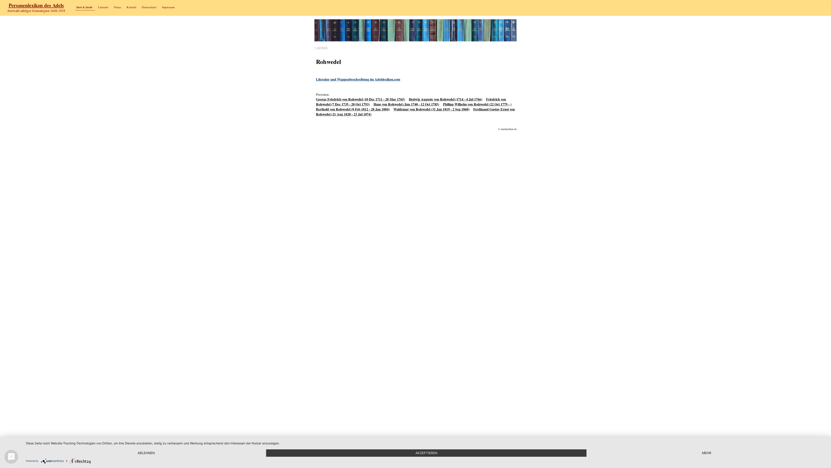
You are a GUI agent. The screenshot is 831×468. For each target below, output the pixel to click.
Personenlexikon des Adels (36, 5)
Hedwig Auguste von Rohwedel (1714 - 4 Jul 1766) (445, 99)
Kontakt (131, 7)
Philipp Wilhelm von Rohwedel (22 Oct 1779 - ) (477, 104)
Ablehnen (146, 453)
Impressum (168, 7)
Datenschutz (149, 7)
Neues (117, 7)
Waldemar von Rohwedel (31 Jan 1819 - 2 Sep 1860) (431, 109)
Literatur (103, 7)
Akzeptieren (426, 453)
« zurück (320, 47)
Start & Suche (84, 7)
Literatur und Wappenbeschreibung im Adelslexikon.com (358, 79)
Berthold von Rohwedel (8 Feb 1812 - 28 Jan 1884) (353, 109)
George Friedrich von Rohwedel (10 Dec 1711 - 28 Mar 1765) (360, 99)
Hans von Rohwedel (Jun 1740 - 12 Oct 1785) (406, 104)
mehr (706, 453)
